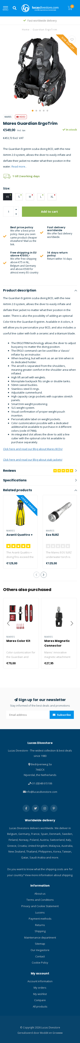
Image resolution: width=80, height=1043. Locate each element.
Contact (40, 956)
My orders (40, 987)
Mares (8, 116)
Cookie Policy (40, 962)
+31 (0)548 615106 (41, 783)
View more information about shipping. (49, 875)
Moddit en (46, 1032)
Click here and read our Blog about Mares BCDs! (33, 449)
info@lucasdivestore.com (41, 792)
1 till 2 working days (26, 176)
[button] (32, 110)
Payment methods (40, 918)
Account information (40, 981)
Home (26, 29)
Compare (40, 1000)
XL (52, 196)
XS (7, 196)
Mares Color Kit (18, 641)
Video (22, 116)
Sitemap (40, 943)
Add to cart (49, 211)
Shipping (40, 931)
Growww (58, 1032)
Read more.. (18, 166)
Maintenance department (40, 937)
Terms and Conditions (40, 900)
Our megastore (40, 950)
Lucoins (40, 912)
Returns (40, 925)
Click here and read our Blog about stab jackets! (32, 459)
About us (40, 893)
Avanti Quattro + (19, 535)
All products (40, 1006)
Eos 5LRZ (52, 535)
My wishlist (40, 994)
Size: (6, 188)
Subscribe (63, 715)
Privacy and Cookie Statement (40, 906)
